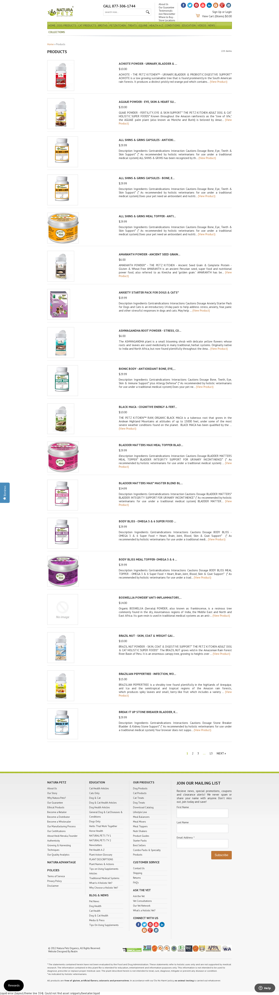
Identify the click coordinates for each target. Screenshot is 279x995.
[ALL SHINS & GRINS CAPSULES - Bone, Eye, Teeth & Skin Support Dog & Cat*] (62, 204)
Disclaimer (53, 885)
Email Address (185, 837)
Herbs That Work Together (103, 826)
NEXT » (221, 753)
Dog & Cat (95, 798)
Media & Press (97, 920)
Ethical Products (55, 807)
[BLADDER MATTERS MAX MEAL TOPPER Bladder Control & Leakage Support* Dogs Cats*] (63, 471)
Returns (137, 877)
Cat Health (94, 910)
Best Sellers (139, 845)
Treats (132, 25)
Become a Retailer (57, 812)
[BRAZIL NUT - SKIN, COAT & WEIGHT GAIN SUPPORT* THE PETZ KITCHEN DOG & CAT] (60, 662)
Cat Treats (138, 798)
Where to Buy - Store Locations (167, 19)
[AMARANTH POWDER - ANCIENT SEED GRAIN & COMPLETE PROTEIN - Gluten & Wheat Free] (60, 280)
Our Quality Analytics (58, 854)
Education (189, 25)
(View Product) (218, 81)
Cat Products (87, 25)
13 (211, 753)
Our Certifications (56, 831)
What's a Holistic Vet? (144, 910)
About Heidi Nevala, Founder (62, 836)
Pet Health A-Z (97, 850)
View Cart (208, 16)
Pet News (94, 901)
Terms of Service (56, 876)
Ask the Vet (139, 896)
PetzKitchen (118, 25)
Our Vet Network (141, 905)
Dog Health (95, 906)
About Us (163, 4)
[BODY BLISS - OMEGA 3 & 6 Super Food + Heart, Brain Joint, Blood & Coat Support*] (62, 547)
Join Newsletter (167, 14)
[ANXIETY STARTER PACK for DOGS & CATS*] (58, 318)
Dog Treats (139, 802)
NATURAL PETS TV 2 (100, 840)
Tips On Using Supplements (104, 925)
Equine (143, 25)
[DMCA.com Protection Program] (132, 951)
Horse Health (96, 831)
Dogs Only (94, 821)
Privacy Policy (54, 881)
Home (51, 25)
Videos (202, 25)
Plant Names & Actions (101, 864)
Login (228, 12)
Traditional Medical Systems (104, 878)
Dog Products (66, 25)
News (211, 25)
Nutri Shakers (140, 831)
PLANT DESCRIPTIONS (101, 859)
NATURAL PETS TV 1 (100, 835)
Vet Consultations (142, 901)
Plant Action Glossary (100, 854)
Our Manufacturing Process (61, 826)
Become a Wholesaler (59, 821)
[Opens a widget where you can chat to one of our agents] (264, 988)
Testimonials (166, 10)
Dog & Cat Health (98, 915)
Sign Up (216, 12)
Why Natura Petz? (56, 798)
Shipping (137, 873)
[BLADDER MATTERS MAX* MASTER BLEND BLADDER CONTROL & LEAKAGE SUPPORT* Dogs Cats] (62, 509)
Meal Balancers (141, 817)
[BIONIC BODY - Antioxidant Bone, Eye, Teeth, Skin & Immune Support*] (62, 395)
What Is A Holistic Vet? (100, 883)
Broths (103, 25)
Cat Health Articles (99, 788)
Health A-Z (156, 25)
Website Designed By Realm (63, 951)
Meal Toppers (140, 826)
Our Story (52, 793)
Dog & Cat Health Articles (103, 802)
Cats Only (94, 793)
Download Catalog (143, 807)
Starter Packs (140, 840)
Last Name (183, 822)
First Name (183, 807)
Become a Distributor (58, 817)
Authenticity (53, 840)
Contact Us (139, 868)
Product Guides (141, 836)
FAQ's (136, 882)
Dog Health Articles (99, 807)
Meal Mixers (139, 821)
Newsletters (95, 845)
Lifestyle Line (140, 812)
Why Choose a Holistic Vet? (103, 887)
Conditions (172, 25)
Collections (56, 32)
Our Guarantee (166, 7)
